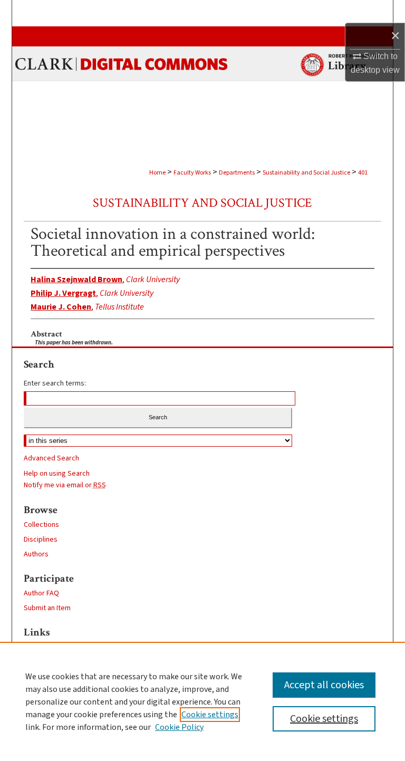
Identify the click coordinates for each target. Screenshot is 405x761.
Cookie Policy (179, 727)
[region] (202, 701)
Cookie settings (209, 714)
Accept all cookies (324, 685)
